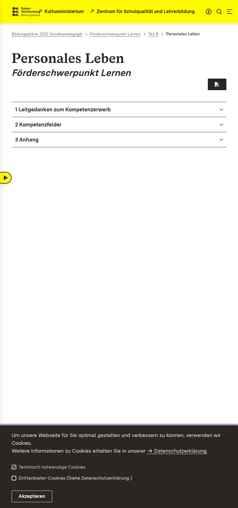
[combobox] (208, 11)
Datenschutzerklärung (180, 451)
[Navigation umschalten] (6, 178)
